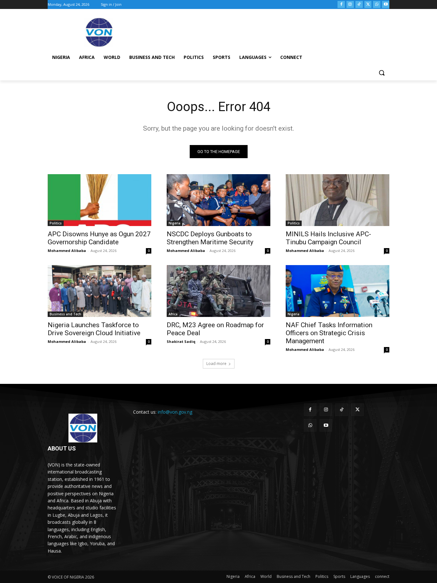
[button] (381, 72)
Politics (56, 223)
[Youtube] (385, 4)
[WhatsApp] (376, 4)
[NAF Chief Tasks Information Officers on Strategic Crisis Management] (337, 291)
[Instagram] (350, 4)
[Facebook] (341, 4)
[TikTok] (359, 4)
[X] (368, 4)
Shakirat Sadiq (181, 341)
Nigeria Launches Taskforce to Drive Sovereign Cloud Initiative (94, 329)
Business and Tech (65, 314)
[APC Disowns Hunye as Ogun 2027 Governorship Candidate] (99, 200)
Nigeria (174, 223)
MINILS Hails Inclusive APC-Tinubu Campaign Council (328, 238)
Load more (216, 363)
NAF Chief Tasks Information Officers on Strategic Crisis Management (329, 333)
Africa (173, 314)
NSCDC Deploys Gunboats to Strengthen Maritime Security (210, 238)
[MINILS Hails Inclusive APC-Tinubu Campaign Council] (337, 200)
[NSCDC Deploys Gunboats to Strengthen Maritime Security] (218, 200)
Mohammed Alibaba (67, 250)
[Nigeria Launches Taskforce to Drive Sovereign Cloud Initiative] (99, 291)
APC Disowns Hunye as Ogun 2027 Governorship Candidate (99, 238)
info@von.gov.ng (175, 412)
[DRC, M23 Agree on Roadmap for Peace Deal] (218, 291)
